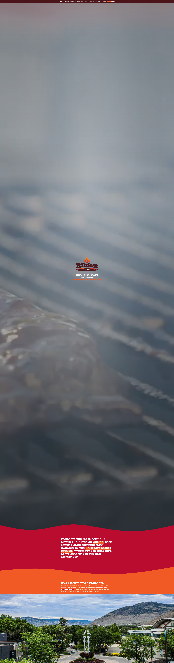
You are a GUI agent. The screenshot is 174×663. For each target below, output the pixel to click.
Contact (104, 1)
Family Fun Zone (88, 1)
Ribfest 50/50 (72, 1)
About (99, 1)
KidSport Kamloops (67, 589)
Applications (111, 1)
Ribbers (67, 1)
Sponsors (95, 1)
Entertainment (80, 1)
